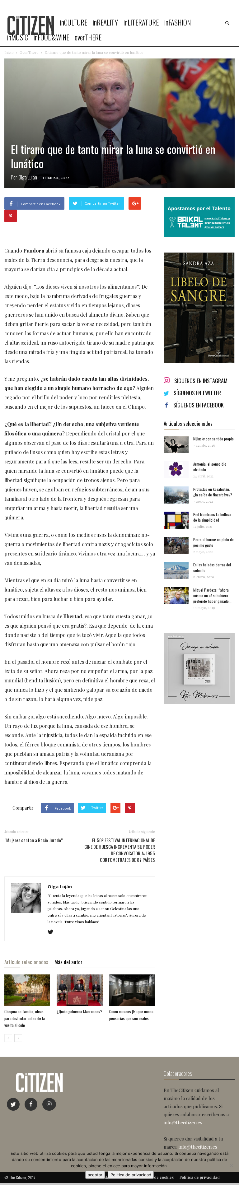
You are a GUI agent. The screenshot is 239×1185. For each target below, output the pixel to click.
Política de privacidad (130, 1174)
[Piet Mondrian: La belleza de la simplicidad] (176, 520)
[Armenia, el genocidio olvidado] (176, 469)
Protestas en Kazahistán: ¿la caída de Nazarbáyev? (212, 491)
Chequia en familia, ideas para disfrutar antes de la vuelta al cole (24, 1018)
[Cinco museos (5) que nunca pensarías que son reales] (132, 990)
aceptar (95, 1174)
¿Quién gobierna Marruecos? (79, 1011)
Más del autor (68, 962)
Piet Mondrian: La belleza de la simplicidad (212, 517)
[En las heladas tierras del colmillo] (176, 570)
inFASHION (177, 22)
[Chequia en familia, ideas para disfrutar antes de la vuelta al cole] (27, 990)
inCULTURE (73, 22)
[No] (231, 1165)
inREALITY (105, 22)
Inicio (9, 52)
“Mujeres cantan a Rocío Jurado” (33, 840)
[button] (227, 23)
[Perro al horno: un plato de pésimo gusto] (176, 545)
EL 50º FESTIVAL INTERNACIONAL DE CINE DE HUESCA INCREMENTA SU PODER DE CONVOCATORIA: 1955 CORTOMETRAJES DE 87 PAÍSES (119, 850)
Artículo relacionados (26, 962)
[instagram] (49, 1104)
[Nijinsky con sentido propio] (176, 444)
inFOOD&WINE (51, 37)
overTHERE (88, 37)
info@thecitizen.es (183, 1122)
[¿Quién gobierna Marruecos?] (79, 990)
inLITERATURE (141, 22)
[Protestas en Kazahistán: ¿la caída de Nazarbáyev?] (176, 495)
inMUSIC (17, 37)
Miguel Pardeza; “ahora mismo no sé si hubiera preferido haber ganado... (212, 595)
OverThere (29, 52)
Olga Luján (28, 177)
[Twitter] (53, 932)
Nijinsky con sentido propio (213, 438)
